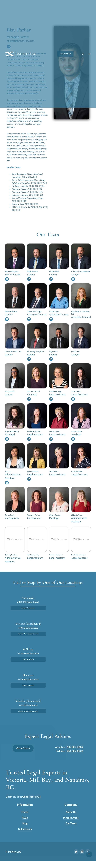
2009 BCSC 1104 (28, 186)
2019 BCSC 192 (25, 204)
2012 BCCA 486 (27, 192)
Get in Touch (23, 748)
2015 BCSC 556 (27, 195)
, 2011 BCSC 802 (27, 189)
